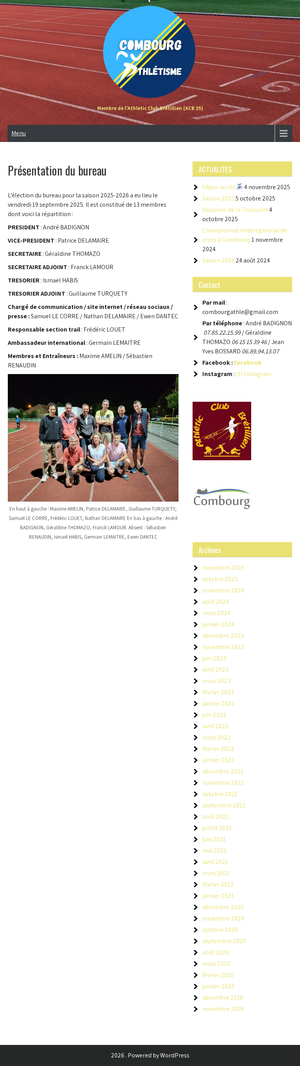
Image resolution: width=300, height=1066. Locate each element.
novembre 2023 (223, 647)
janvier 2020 (218, 986)
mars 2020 (216, 964)
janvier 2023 (218, 703)
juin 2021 (214, 839)
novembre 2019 (222, 1009)
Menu (18, 133)
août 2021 (215, 816)
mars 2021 (216, 873)
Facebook (248, 362)
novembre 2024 (223, 590)
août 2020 (215, 952)
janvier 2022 (218, 760)
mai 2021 (214, 850)
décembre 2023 (223, 635)
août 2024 (215, 602)
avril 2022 (215, 726)
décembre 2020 (223, 907)
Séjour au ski (219, 187)
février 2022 (218, 749)
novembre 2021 (223, 783)
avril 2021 (215, 862)
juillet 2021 (217, 828)
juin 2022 (214, 715)
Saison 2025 (218, 198)
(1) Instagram (253, 374)
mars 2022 (216, 737)
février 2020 (218, 975)
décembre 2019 (222, 997)
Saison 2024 (218, 260)
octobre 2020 (220, 930)
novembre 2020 (223, 918)
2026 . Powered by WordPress (150, 1055)
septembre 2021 (224, 805)
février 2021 (218, 884)
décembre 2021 (222, 771)
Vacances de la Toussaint (235, 210)
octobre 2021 (220, 794)
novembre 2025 (223, 568)
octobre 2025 (220, 579)
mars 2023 (216, 681)
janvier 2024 (218, 624)
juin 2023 (214, 658)
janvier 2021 (218, 896)
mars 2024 (216, 613)
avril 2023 (215, 669)
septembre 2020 (224, 941)
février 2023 (218, 692)
